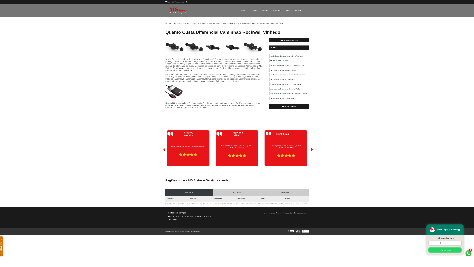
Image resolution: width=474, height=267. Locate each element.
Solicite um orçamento (289, 40)
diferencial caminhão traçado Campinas (283, 70)
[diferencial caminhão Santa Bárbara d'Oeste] (233, 47)
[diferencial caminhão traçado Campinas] (214, 47)
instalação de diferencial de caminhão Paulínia (286, 84)
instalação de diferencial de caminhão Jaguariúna (287, 65)
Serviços (276, 10)
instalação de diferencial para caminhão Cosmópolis (287, 75)
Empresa (253, 10)
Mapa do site (301, 213)
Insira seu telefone (445, 238)
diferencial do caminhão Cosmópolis (282, 79)
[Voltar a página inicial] (177, 10)
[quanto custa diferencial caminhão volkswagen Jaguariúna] (194, 47)
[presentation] (160, 159)
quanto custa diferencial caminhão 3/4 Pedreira (286, 89)
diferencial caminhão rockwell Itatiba (282, 98)
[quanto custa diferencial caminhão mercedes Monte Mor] (253, 47)
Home (242, 10)
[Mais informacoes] (306, 10)
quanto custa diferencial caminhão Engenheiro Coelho (288, 94)
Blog (288, 10)
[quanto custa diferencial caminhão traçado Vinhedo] (174, 47)
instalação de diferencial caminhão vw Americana (286, 56)
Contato (297, 10)
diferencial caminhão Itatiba (279, 61)
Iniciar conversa (445, 250)
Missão (265, 10)
